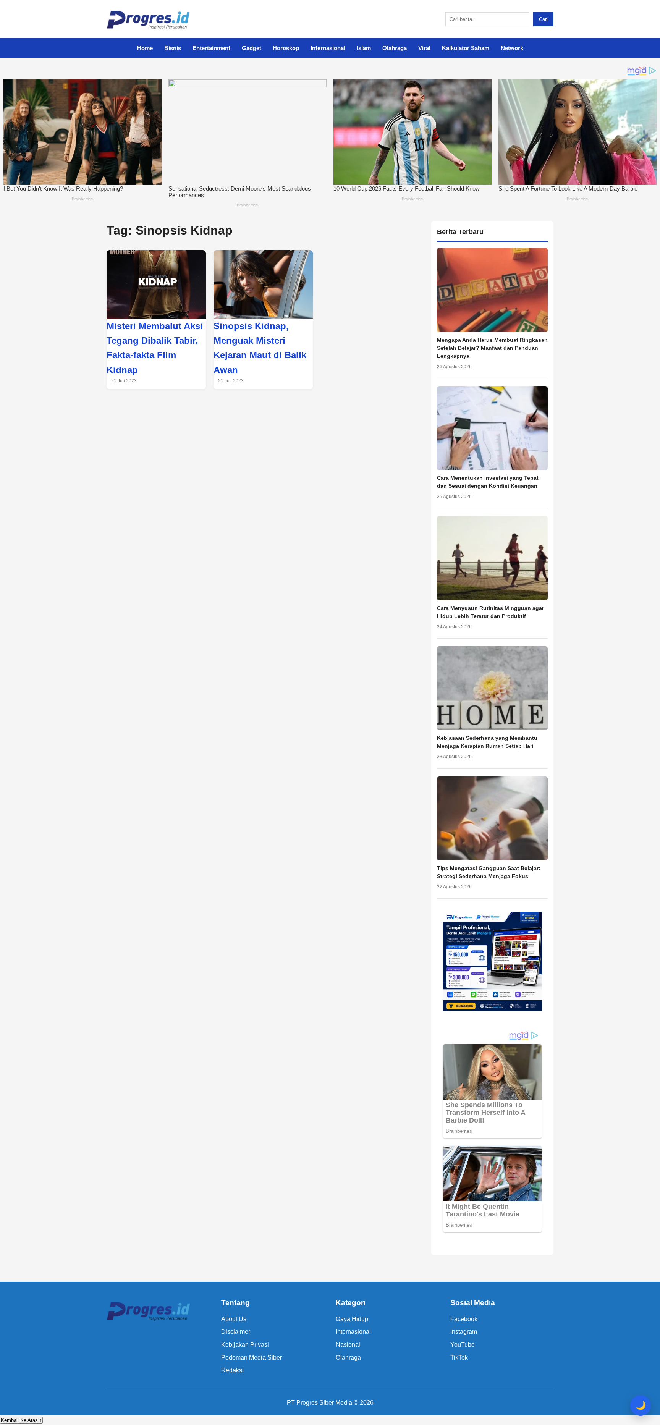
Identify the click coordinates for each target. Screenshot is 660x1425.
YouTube (462, 1344)
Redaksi (232, 1370)
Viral (424, 48)
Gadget (251, 48)
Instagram (463, 1331)
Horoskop (286, 48)
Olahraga (394, 48)
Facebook (463, 1319)
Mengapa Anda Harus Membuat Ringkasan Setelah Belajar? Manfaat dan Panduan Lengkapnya (492, 348)
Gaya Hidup (352, 1319)
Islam (364, 48)
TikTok (459, 1357)
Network (512, 48)
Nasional (348, 1344)
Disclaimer (235, 1331)
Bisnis (172, 48)
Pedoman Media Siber (251, 1357)
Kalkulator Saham (465, 48)
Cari (543, 19)
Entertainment (211, 48)
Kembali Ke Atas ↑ (21, 1420)
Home (145, 48)
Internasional (328, 48)
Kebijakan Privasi (245, 1344)
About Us (233, 1319)
